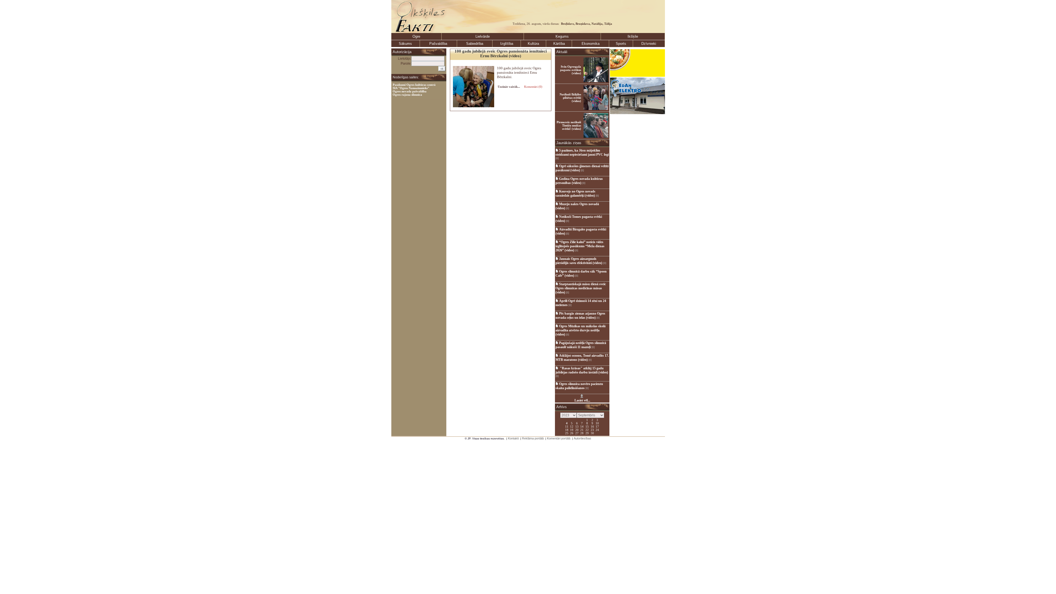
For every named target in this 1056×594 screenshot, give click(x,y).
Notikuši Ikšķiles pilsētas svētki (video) (570, 98)
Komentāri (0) (532, 86)
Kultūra (533, 44)
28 (582, 433)
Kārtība (559, 44)
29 (587, 433)
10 (597, 423)
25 (566, 433)
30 (592, 433)
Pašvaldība (438, 44)
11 (566, 426)
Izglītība (506, 44)
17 (597, 426)
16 (592, 426)
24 (597, 429)
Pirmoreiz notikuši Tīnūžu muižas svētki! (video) (569, 125)
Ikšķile (633, 36)
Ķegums (562, 36)
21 (582, 429)
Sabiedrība (474, 44)
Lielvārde (482, 36)
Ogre (416, 36)
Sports (621, 44)
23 (592, 429)
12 (571, 426)
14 (582, 426)
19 (571, 429)
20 (577, 429)
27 (577, 433)
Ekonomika (591, 44)
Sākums (405, 44)
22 (587, 429)
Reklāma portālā (533, 438)
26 (571, 433)
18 (566, 429)
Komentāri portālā (558, 438)
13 (577, 426)
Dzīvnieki (648, 44)
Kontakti (513, 438)
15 (587, 426)
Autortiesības (582, 438)
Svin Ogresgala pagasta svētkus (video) (570, 70)
